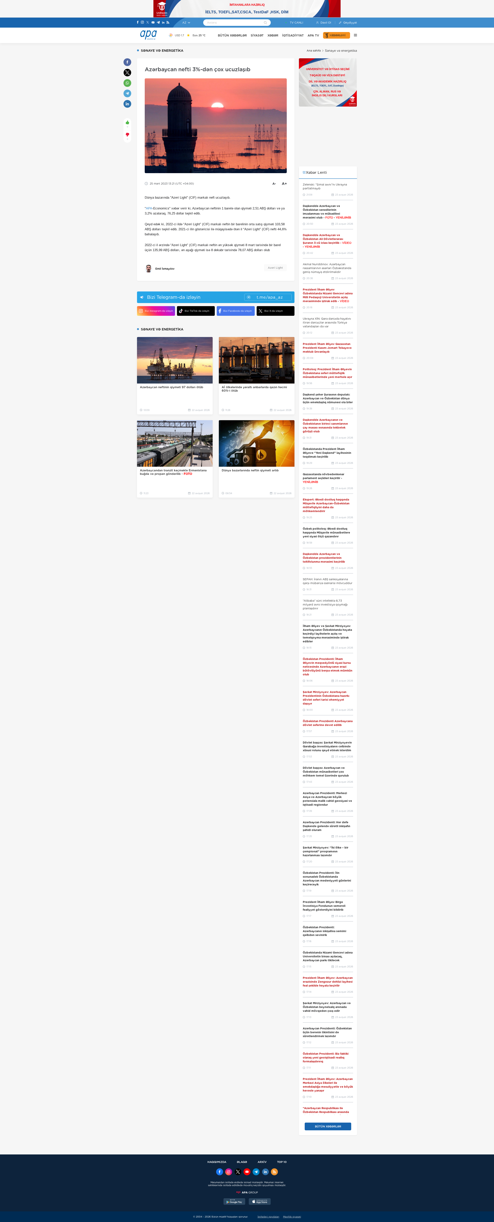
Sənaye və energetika (341, 51)
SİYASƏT (257, 35)
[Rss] (168, 23)
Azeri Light (275, 267)
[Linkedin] (163, 23)
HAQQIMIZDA (216, 1162)
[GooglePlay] (234, 1202)
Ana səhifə (314, 50)
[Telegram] (158, 23)
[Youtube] (153, 23)
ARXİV (262, 1162)
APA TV (313, 35)
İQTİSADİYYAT (293, 35)
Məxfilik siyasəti (292, 1216)
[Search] (265, 23)
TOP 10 (282, 1162)
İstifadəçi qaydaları (268, 1216)
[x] (237, 1172)
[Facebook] (138, 23)
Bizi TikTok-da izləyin (197, 310)
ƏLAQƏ (242, 1162)
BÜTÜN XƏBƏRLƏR (232, 35)
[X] (147, 23)
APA (149, 208)
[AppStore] (260, 1202)
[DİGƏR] (353, 35)
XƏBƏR (272, 35)
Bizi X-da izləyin (273, 310)
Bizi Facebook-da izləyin (237, 310)
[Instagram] (142, 23)
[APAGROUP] (247, 1192)
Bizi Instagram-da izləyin (159, 310)
